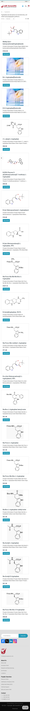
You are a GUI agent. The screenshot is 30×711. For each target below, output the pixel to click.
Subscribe (23, 635)
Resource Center (4, 679)
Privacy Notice (10, 703)
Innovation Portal (5, 665)
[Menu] (22, 6)
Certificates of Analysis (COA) (7, 681)
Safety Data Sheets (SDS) (6, 684)
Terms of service (19, 703)
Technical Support (5, 687)
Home (1, 12)
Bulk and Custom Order (6, 689)
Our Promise (4, 670)
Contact (3, 693)
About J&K (3, 662)
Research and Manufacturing (7, 668)
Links (26, 1)
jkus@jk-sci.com (6, 699)
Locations (3, 673)
